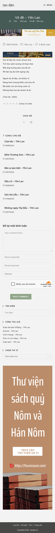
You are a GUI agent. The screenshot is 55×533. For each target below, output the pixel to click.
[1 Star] (4, 103)
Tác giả (24, 525)
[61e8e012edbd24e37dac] (27, 437)
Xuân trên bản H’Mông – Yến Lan (16, 327)
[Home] (10, 21)
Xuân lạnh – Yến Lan (11, 342)
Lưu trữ (16, 525)
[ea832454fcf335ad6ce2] (27, 55)
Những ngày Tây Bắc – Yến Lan (22, 208)
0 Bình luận (44, 44)
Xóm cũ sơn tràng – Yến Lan (15, 338)
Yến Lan (28, 44)
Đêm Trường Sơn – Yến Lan (20, 155)
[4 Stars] (13, 103)
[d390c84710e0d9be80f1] (27, 32)
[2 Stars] (7, 103)
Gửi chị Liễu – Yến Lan (17, 194)
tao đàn (8, 5)
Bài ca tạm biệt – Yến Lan (18, 168)
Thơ (30, 525)
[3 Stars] (10, 103)
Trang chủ (38, 525)
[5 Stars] (16, 103)
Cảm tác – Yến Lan (15, 141)
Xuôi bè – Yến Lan (10, 331)
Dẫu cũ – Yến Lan (14, 181)
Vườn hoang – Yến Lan (12, 335)
